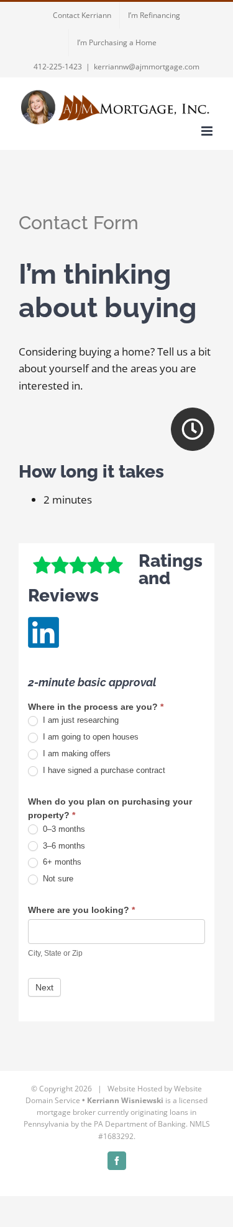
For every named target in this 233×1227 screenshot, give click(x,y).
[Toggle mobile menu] (207, 131)
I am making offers (75, 753)
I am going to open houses (89, 736)
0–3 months (62, 829)
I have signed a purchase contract (102, 770)
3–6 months (62, 845)
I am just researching (79, 720)
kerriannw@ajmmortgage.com (146, 66)
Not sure (56, 878)
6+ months (60, 862)
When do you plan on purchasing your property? (110, 808)
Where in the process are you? (95, 707)
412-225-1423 (58, 66)
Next (44, 987)
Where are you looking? (81, 910)
